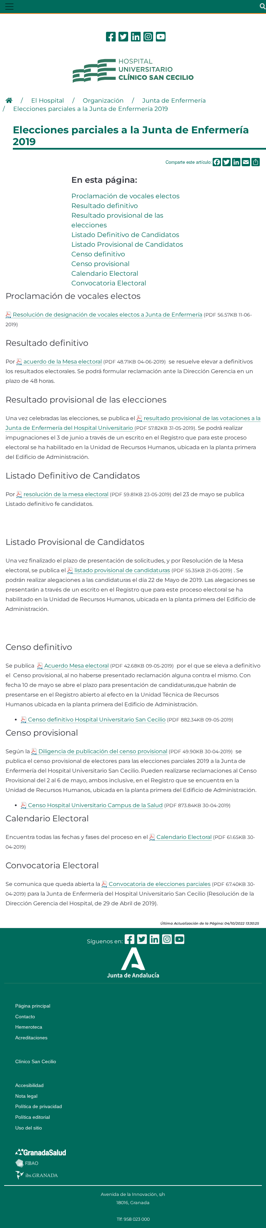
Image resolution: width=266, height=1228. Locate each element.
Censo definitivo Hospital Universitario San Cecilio (97, 719)
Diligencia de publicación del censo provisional (102, 751)
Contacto (25, 1016)
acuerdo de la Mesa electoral (63, 361)
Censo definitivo (98, 254)
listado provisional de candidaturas (122, 570)
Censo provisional (100, 263)
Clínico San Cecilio (35, 1061)
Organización (103, 100)
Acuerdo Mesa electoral (76, 665)
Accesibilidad (29, 1085)
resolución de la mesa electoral (66, 494)
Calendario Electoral (104, 273)
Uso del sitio (28, 1128)
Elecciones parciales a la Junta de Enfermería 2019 (90, 108)
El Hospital (47, 100)
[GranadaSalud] (40, 1151)
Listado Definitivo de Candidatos (125, 234)
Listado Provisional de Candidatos (127, 244)
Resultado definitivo (104, 205)
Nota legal (26, 1096)
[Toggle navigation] (9, 6)
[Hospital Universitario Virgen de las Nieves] (133, 70)
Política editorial (32, 1117)
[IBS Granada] (36, 1175)
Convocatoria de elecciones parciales (160, 884)
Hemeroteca (28, 1027)
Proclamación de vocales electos (125, 196)
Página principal (32, 1006)
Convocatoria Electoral (108, 283)
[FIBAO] (26, 1162)
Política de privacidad (38, 1106)
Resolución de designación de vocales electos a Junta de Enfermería (107, 314)
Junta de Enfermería (174, 100)
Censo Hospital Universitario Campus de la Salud (95, 805)
